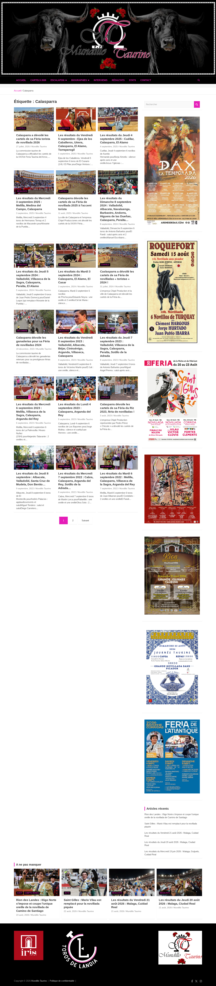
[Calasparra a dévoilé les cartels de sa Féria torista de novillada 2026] (34, 119)
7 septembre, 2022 (109, 488)
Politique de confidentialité (62, 981)
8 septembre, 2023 (67, 360)
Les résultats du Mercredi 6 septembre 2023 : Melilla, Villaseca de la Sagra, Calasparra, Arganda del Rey (33, 411)
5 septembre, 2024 (25, 290)
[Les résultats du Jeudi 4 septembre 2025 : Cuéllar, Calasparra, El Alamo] (118, 119)
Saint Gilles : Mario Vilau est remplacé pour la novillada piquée (82, 903)
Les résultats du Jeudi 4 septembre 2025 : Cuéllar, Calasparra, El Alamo (117, 139)
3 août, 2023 (106, 415)
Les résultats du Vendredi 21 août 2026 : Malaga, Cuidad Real (130, 903)
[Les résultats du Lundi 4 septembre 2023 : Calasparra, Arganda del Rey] (76, 388)
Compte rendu (32, 893)
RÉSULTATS (118, 80)
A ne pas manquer (28, 864)
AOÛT (19, 893)
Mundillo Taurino (39, 146)
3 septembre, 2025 (25, 213)
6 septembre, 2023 (25, 423)
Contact (145, 80)
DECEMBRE (22, 331)
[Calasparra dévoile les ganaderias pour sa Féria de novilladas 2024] (34, 322)
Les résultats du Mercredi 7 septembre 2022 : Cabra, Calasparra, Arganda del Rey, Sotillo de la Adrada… (75, 481)
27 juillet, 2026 (23, 146)
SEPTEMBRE (22, 466)
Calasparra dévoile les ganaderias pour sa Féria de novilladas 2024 (33, 341)
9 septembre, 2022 (25, 488)
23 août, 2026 (22, 915)
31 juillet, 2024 (107, 286)
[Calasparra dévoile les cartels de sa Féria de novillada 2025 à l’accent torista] (76, 182)
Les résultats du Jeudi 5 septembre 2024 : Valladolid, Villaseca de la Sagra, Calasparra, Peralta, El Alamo (33, 279)
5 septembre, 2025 (67, 154)
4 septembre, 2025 (109, 146)
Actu (103, 191)
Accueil (21, 80)
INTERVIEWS (100, 80)
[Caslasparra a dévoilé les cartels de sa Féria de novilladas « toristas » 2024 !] (118, 256)
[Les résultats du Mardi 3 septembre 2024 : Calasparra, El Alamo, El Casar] (76, 256)
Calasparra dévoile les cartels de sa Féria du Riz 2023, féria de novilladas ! (117, 408)
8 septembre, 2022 (67, 492)
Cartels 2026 (38, 80)
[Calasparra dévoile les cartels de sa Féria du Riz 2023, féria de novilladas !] (118, 388)
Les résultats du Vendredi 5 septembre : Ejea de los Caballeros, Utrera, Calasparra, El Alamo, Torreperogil (75, 142)
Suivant (85, 520)
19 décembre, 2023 (25, 349)
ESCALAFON (57, 80)
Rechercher (197, 104)
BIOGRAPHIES (79, 80)
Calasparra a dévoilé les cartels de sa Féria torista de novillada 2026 (33, 139)
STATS (132, 80)
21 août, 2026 (117, 911)
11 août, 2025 (64, 213)
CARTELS (21, 128)
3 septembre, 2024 (67, 286)
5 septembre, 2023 (67, 419)
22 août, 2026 (70, 911)
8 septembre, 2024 (109, 224)
